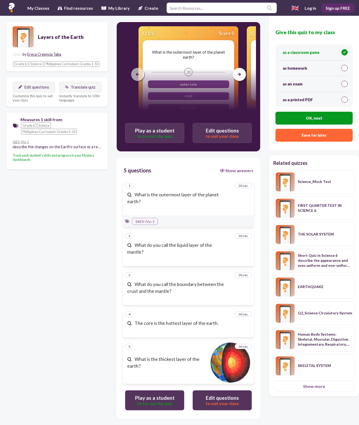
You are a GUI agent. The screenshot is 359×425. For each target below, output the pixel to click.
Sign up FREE (338, 8)
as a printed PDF (298, 100)
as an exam (292, 84)
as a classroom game (301, 52)
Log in (310, 8)
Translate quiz (83, 87)
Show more (314, 386)
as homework (295, 68)
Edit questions (36, 87)
